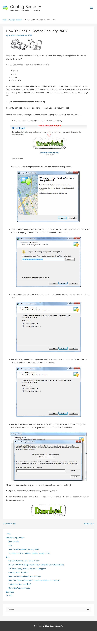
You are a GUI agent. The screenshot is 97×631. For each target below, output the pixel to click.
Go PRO (9, 596)
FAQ (10, 545)
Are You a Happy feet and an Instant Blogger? (27, 569)
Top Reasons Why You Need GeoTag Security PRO (29, 553)
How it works (13, 541)
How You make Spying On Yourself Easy (24, 576)
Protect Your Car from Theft (19, 584)
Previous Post (9, 524)
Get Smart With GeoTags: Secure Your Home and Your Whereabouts (36, 565)
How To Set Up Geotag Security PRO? (23, 549)
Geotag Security (25, 6)
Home (8, 534)
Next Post (89, 524)
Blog (7, 557)
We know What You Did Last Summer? (24, 561)
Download (10, 592)
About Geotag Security (15, 538)
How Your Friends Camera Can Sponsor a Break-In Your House (33, 580)
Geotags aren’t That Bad (18, 573)
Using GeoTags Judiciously (19, 588)
